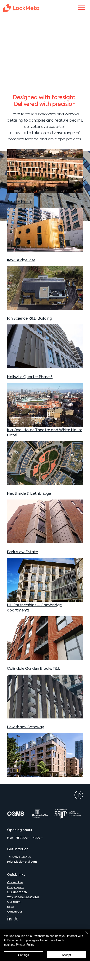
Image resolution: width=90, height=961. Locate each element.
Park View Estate (22, 552)
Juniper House (19, 202)
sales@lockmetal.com (22, 862)
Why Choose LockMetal (23, 897)
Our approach (17, 892)
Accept (66, 955)
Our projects (15, 887)
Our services (15, 882)
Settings (23, 955)
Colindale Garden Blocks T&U (33, 669)
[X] (16, 918)
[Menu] (81, 7)
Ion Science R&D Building (29, 318)
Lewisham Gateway (25, 727)
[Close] (84, 935)
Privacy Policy (25, 944)
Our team (14, 902)
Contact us (14, 911)
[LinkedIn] (9, 918)
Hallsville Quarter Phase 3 (30, 377)
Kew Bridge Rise (21, 260)
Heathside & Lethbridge (29, 494)
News (10, 907)
